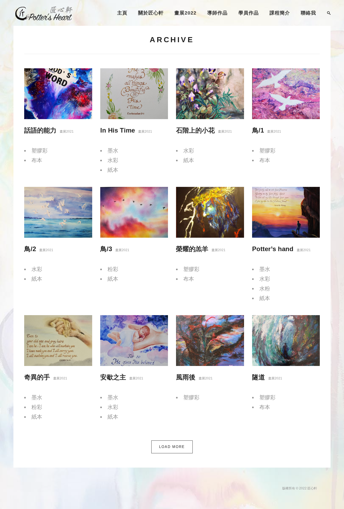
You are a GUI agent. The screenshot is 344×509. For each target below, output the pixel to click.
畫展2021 (67, 131)
